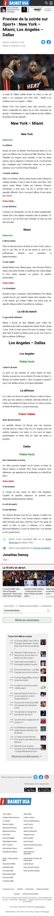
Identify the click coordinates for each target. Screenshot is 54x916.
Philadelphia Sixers (10, 841)
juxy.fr (47, 912)
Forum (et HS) (9, 606)
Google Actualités (42, 548)
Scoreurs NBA (8, 871)
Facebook (49, 42)
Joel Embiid (28, 848)
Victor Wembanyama (31, 821)
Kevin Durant (28, 841)
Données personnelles (30, 894)
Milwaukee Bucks (9, 831)
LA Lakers (6, 821)
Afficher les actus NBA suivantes (25, 756)
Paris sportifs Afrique (32, 871)
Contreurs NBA (8, 881)
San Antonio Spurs (10, 848)
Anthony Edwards (30, 831)
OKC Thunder (8, 845)
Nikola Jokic (28, 828)
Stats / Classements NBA (10, 859)
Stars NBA (27, 814)
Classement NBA (9, 864)
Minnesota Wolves (10, 828)
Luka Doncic (28, 824)
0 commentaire (46, 606)
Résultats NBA (8, 867)
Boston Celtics (8, 824)
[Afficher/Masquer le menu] (51, 3)
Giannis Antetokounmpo (33, 845)
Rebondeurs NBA (9, 874)
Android (44, 790)
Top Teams (7, 814)
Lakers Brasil (28, 864)
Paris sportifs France (31, 867)
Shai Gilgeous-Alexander (29, 853)
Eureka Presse (40, 907)
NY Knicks (6, 835)
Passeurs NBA (8, 877)
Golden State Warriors (11, 817)
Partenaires (30, 889)
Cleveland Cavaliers (10, 852)
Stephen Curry (29, 835)
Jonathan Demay (15, 555)
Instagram (46, 777)
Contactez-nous (8, 889)
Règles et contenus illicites (28, 606)
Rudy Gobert (28, 838)
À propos (17, 894)
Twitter (43, 42)
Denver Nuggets (9, 838)
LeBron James (29, 817)
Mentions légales (42, 889)
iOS (30, 790)
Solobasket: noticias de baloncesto (33, 859)
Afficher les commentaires (27, 620)
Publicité (20, 889)
